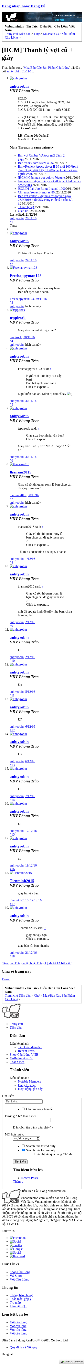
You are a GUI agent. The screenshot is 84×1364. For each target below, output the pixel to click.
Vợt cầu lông (18, 1322)
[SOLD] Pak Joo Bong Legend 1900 (42, 188)
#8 (11, 562)
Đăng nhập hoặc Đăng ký (23, 6)
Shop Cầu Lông (20, 1272)
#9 (11, 626)
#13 (12, 765)
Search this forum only (40, 1150)
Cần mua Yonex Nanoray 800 (37, 192)
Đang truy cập (27, 1085)
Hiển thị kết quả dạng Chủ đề (52, 1154)
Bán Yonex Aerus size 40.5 (35, 163)
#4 (11, 341)
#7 (11, 499)
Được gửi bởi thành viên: (21, 1116)
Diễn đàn (16, 1027)
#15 (12, 834)
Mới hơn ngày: (14, 1134)
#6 (11, 460)
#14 (12, 799)
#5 (11, 404)
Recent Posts (26, 1051)
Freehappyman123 (26, 275)
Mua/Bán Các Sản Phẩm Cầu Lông (46, 67)
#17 (12, 904)
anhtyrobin (13, 71)
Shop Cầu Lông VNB (24, 1054)
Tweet (6, 979)
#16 (12, 869)
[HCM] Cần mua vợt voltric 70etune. (42, 177)
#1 (11, 222)
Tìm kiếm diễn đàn (30, 1047)
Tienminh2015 (22, 881)
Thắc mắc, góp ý (20, 1299)
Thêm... (18, 1181)
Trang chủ (16, 1024)
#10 (12, 660)
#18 (12, 956)
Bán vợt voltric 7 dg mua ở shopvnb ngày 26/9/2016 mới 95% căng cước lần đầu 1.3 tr (45, 199)
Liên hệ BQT (18, 1306)
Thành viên (17, 1062)
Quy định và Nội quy (23, 1347)
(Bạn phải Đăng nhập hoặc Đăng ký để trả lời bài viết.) (37, 963)
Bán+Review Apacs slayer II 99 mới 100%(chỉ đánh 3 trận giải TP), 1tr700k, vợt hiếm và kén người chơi (48, 170)
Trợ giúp (15, 1302)
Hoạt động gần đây (30, 1089)
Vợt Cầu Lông (19, 1279)
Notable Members (29, 1081)
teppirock (18, 318)
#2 (11, 264)
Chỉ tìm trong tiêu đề (39, 1109)
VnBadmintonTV (21, 1058)
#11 (12, 695)
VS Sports (16, 1275)
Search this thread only (40, 1146)
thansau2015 (20, 472)
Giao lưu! (24, 211)
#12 (12, 730)
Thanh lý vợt (26, 207)
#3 (11, 302)
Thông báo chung (21, 1295)
